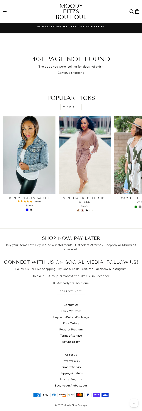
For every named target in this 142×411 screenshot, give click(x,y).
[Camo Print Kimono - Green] (135, 207)
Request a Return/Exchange (71, 317)
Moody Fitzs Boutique (71, 11)
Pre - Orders (71, 323)
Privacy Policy (71, 361)
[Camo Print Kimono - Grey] (140, 207)
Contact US (71, 304)
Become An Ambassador (71, 385)
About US (71, 354)
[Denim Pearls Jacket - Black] (31, 209)
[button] (25, 201)
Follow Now (71, 291)
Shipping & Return (71, 373)
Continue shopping (71, 72)
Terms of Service (71, 335)
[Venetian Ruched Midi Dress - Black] (86, 210)
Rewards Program (71, 329)
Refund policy (71, 341)
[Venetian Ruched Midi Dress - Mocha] (78, 210)
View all (71, 107)
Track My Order (71, 311)
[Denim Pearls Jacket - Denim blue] (27, 209)
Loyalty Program (71, 379)
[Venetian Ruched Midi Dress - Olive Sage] (91, 210)
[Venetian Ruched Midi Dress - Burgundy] (82, 210)
